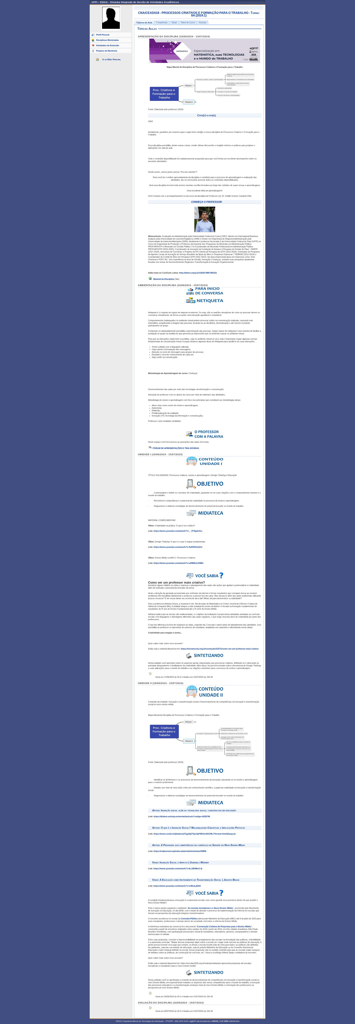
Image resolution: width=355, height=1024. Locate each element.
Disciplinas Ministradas (107, 40)
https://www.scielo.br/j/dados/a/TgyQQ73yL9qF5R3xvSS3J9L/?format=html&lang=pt (195, 834)
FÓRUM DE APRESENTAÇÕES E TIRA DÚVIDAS (176, 448)
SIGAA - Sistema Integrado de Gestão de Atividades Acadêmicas (139, 2)
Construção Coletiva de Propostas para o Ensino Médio (224, 926)
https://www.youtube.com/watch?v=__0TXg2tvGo (178, 531)
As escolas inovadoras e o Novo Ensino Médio (210, 908)
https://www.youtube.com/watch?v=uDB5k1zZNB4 (178, 563)
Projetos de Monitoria (106, 51)
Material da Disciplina (163, 279)
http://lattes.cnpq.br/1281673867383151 (198, 273)
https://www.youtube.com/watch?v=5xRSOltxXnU (178, 547)
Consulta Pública (189, 918)
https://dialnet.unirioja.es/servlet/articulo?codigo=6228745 (182, 816)
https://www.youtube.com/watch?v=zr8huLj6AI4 (177, 886)
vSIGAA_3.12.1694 (219, 1021)
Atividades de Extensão (107, 45)
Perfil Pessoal (102, 35)
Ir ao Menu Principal (111, 59)
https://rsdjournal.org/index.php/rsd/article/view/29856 (180, 851)
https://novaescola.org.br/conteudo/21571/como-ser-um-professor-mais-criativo (220, 649)
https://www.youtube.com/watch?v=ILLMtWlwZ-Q (177, 868)
